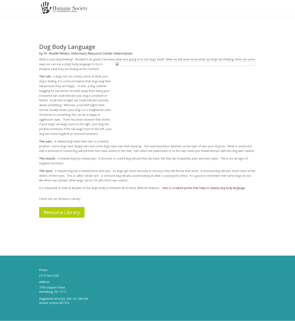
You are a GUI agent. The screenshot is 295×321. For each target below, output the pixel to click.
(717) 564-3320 (49, 275)
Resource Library (62, 212)
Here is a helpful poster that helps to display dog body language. (204, 188)
